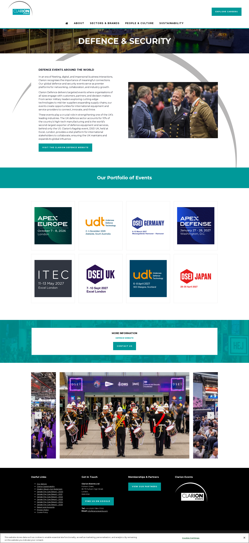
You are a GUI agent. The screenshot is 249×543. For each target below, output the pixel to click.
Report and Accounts (45, 507)
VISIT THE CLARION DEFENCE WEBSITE (65, 147)
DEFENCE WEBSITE (124, 338)
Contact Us (124, 346)
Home (66, 23)
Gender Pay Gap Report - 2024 (50, 502)
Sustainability (171, 23)
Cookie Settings (191, 538)
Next (210, 415)
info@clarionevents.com (98, 511)
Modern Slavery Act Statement (49, 489)
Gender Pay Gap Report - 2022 (50, 497)
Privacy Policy (43, 510)
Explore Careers (226, 12)
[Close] (244, 538)
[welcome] (20, 15)
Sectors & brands (105, 23)
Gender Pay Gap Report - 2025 (50, 504)
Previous (38, 415)
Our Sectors (42, 484)
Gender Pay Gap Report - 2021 (49, 494)
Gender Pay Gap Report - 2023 (50, 499)
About (79, 23)
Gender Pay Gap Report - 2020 (50, 491)
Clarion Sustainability (46, 486)
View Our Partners (144, 486)
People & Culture (139, 23)
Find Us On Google (97, 501)
